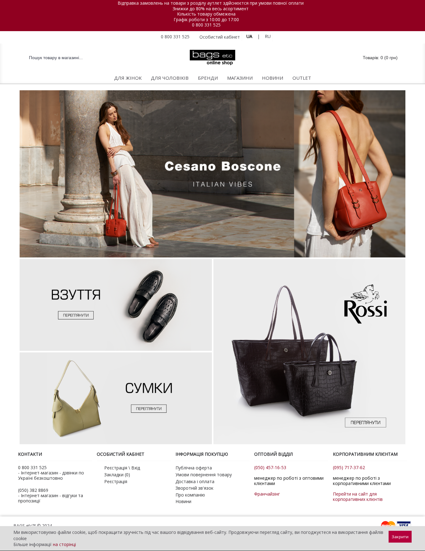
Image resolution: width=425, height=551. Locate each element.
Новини (183, 501)
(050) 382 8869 (33, 490)
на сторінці (64, 544)
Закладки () (117, 475)
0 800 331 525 (206, 25)
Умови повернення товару (203, 475)
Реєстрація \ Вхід (122, 468)
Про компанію (190, 495)
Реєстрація (115, 481)
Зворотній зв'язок (194, 488)
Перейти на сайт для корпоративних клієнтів (358, 496)
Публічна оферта (193, 468)
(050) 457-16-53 (270, 467)
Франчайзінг (267, 494)
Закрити (400, 536)
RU (268, 36)
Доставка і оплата (194, 481)
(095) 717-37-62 (349, 467)
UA (249, 36)
